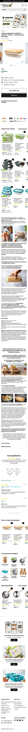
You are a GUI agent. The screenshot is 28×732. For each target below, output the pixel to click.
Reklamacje (3, 703)
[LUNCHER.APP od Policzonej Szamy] (14, 627)
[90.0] (17, 471)
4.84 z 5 (18, 458)
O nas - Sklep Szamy (19, 705)
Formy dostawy (5, 443)
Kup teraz (14, 95)
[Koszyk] (22, 5)
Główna (2, 30)
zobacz (14, 640)
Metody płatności (6, 446)
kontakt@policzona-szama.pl (6, 712)
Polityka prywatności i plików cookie (6, 709)
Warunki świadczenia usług (7, 702)
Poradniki (16, 709)
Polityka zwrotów (5, 705)
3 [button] (14, 513)
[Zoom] (22, 61)
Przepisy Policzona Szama (20, 707)
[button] (4, 40)
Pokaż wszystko (22, 128)
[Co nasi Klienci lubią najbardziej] (14, 651)
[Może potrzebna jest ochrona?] (14, 676)
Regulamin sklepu (5, 707)
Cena (2, 69)
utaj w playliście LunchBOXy (14, 438)
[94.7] (10, 471)
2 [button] (12, 513)
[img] (4, 484)
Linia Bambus (15, 520)
